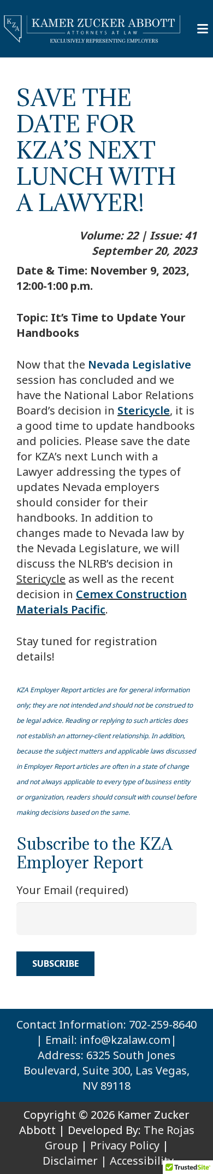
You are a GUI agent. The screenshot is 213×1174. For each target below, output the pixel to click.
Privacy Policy (124, 1145)
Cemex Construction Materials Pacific (101, 602)
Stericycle (143, 410)
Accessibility (142, 1160)
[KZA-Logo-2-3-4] (92, 29)
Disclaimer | (75, 1160)
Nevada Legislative (139, 364)
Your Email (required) (72, 890)
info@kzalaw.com (125, 1039)
